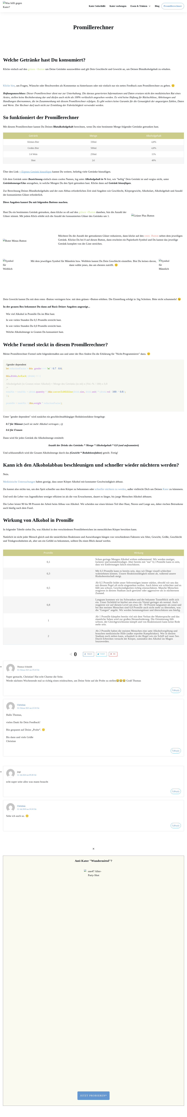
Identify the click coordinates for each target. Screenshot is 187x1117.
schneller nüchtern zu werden (110, 489)
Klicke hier (9, 85)
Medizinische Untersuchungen (19, 481)
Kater (166, 489)
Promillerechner (93, 27)
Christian (21, 705)
